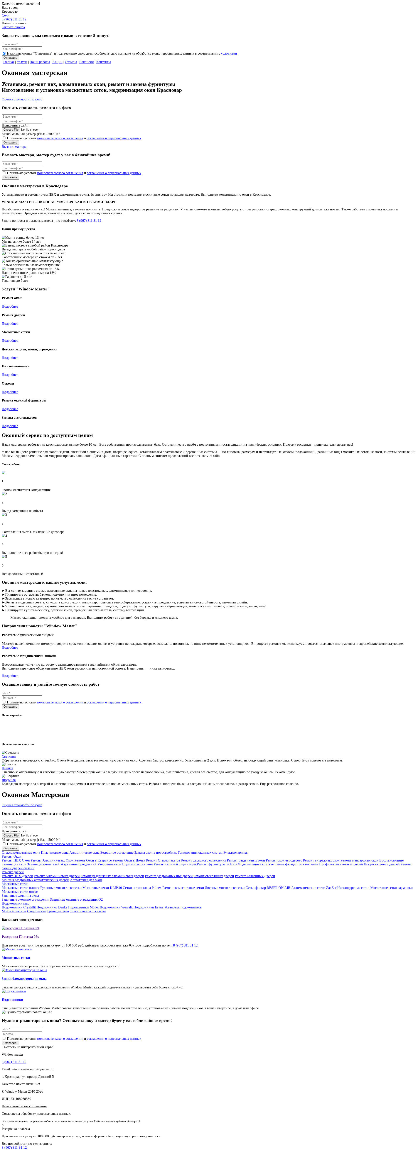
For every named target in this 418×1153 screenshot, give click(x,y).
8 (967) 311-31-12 (14, 1147)
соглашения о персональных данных (114, 138)
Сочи (6, 15)
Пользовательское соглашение (24, 1106)
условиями (229, 53)
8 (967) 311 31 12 (14, 19)
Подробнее (10, 306)
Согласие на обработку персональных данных (36, 1113)
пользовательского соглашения (60, 138)
